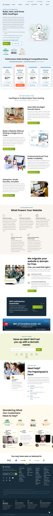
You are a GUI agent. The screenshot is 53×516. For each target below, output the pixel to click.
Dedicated (46, 70)
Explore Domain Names (33, 122)
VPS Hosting (38, 474)
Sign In (48, 1)
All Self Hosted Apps (38, 481)
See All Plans (6, 85)
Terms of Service (42, 514)
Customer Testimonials (21, 479)
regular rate (9, 82)
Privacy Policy (48, 514)
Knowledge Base (30, 472)
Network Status (29, 475)
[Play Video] (10, 439)
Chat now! (32, 388)
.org (31, 353)
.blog (36, 353)
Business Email (46, 477)
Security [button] (47, 4)
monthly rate (46, 82)
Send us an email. (33, 393)
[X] (7, 478)
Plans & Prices (31, 290)
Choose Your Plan (37, 307)
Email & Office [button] (34, 4)
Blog (28, 473)
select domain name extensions (43, 492)
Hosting (7, 72)
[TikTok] (3, 480)
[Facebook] (3, 478)
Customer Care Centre (29, 470)
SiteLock (45, 483)
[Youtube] (13, 478)
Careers (20, 469)
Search (38, 349)
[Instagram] (7, 480)
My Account (29, 468)
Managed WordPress (37, 473)
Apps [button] (41, 4)
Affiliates (20, 472)
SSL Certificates (46, 484)
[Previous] (46, 413)
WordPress (20, 70)
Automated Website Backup (47, 476)
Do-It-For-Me (46, 471)
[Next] (49, 413)
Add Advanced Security (8, 195)
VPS (33, 70)
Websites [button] (20, 4)
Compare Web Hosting (38, 484)
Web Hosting (38, 468)
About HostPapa (21, 468)
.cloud (26, 356)
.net (26, 353)
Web (7, 70)
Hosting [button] (13, 4)
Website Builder (46, 469)
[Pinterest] (10, 480)
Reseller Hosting (38, 477)
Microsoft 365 (46, 479)
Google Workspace (47, 480)
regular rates (33, 489)
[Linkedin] (10, 478)
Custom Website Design (46, 473)
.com (22, 353)
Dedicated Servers (39, 476)
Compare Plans (17, 43)
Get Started (6, 43)
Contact (20, 471)
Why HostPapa (21, 475)
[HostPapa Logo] (9, 467)
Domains (27, 4)
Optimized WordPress (37, 470)
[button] (31, 2)
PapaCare (37, 479)
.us (16, 353)
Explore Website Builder (8, 148)
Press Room (21, 474)
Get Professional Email (33, 172)
